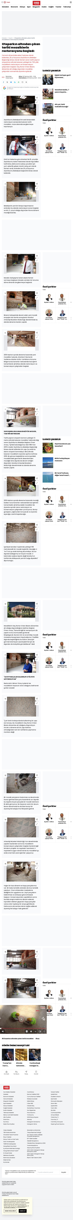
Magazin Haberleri (8, 1101)
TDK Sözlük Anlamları (9, 1132)
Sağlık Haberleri (7, 1108)
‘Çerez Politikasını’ (22, 1206)
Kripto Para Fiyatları (8, 1124)
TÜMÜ (44, 123)
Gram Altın (54, 1103)
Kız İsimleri (6, 1162)
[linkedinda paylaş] (14, 82)
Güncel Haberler (8, 1099)
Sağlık (51, 7)
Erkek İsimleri (7, 1160)
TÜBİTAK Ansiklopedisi (9, 1144)
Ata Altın (53, 1110)
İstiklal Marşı (30, 1101)
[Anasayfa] (6, 1087)
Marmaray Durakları (9, 1157)
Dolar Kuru (6, 1119)
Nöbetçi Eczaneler (32, 1099)
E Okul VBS (30, 1103)
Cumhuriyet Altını (56, 1112)
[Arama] (2, 2)
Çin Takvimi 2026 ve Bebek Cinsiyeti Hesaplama (34, 1135)
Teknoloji (67, 7)
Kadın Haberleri (7, 1110)
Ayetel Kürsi (54, 1094)
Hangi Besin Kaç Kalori (9, 1146)
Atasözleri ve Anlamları (33, 1130)
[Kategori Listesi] (70, 2)
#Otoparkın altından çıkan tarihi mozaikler (18, 1038)
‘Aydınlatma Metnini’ (10, 1207)
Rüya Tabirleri (7, 1137)
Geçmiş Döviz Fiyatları (33, 1148)
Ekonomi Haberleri (8, 1096)
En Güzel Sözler (7, 1153)
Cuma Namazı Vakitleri (33, 1096)
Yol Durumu (30, 1115)
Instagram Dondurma (33, 1122)
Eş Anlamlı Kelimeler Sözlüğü (11, 1148)
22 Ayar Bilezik (55, 1115)
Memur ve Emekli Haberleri (10, 1115)
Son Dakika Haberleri (9, 1092)
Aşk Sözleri (54, 1099)
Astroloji (29, 1119)
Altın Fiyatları (7, 1117)
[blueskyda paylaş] (11, 82)
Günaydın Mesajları (56, 1101)
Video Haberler (7, 1130)
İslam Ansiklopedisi (9, 1141)
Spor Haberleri (7, 1103)
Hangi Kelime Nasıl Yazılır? (10, 1151)
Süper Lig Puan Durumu (57, 1124)
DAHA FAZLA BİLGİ (10, 1211)
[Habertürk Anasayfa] (36, 3)
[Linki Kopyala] (26, 82)
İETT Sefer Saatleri (32, 1138)
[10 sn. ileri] (43, 1018)
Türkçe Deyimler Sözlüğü (34, 1132)
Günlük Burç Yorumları (33, 1108)
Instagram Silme (32, 1124)
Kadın (44, 7)
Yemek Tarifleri (55, 1092)
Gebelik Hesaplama (32, 1141)
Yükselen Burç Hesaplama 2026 (36, 1143)
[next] (39, 1058)
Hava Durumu (31, 1112)
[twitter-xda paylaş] (7, 82)
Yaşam (10, 38)
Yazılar (58, 7)
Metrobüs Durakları (8, 1155)
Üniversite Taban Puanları (10, 1135)
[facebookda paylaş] (3, 82)
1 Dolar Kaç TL (55, 1117)
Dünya (22, 7)
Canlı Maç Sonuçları (57, 1122)
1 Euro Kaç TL (54, 1119)
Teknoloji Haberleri (8, 1112)
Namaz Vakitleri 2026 (33, 1094)
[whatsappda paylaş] (18, 82)
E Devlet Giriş (30, 1106)
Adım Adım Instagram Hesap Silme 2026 (35, 1154)
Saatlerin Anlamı (56, 1096)
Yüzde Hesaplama (32, 1145)
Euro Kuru (6, 1122)
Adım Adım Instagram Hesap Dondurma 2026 (35, 1150)
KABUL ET (23, 1211)
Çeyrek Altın (54, 1106)
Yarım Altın (54, 1108)
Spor (29, 7)
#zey (37, 1038)
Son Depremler (31, 1110)
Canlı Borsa (30, 1092)
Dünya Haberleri (8, 1106)
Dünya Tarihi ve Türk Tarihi (11, 1139)
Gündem (5, 7)
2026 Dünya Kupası (32, 1117)
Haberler (4, 38)
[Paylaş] (37, 98)
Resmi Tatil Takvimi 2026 (34, 1157)
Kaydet (63, 1172)
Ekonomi (14, 7)
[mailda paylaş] (22, 82)
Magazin (36, 7)
